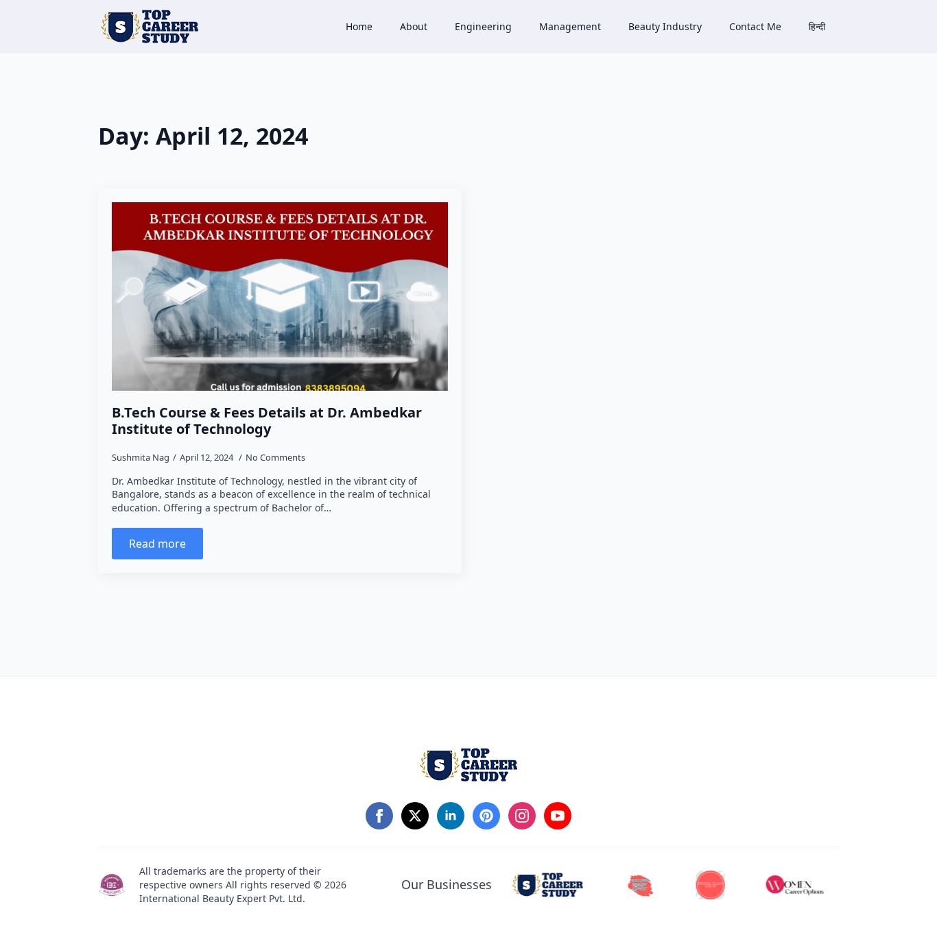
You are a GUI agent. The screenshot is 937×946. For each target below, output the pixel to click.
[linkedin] (450, 815)
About (413, 26)
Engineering (483, 26)
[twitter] (415, 815)
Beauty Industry (665, 26)
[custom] (486, 815)
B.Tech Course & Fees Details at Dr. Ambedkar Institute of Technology (267, 420)
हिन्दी (817, 26)
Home (359, 26)
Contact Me (755, 26)
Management (570, 26)
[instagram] (522, 815)
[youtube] (557, 815)
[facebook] (379, 815)
